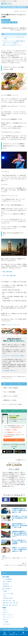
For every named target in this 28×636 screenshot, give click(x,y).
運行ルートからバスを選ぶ (11, 396)
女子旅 (4, 595)
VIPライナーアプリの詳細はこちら (13, 440)
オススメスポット (6, 19)
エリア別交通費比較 (7, 579)
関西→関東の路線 (7, 271)
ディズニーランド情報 (8, 593)
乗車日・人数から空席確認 (11, 387)
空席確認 (5, 634)
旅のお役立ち (6, 583)
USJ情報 (5, 591)
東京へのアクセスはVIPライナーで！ (12, 45)
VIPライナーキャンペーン (9, 617)
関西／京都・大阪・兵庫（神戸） (10, 605)
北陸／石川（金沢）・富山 (9, 600)
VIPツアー (5, 610)
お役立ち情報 (5, 576)
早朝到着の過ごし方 (7, 586)
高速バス (2, 7)
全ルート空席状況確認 (9, 392)
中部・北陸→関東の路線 (9, 275)
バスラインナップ (23, 634)
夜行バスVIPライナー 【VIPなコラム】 (14, 7)
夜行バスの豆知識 (7, 581)
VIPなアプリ (5, 612)
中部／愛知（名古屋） (8, 598)
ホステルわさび (6, 624)
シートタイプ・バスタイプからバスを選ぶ (13, 355)
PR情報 (4, 607)
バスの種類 (5, 621)
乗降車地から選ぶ (14, 634)
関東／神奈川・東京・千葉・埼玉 (9, 22)
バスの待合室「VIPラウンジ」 (10, 370)
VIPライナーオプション (8, 614)
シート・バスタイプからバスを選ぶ (13, 404)
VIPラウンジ (5, 619)
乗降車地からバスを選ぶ (10, 400)
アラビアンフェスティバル (13, 324)
